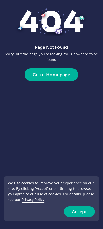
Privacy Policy (33, 199)
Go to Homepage (51, 75)
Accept (79, 212)
